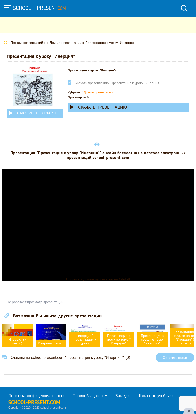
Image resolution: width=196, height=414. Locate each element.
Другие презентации (98, 92)
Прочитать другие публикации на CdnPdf (98, 279)
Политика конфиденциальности (36, 396)
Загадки (122, 396)
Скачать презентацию (102, 107)
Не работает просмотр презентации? (36, 302)
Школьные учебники (156, 396)
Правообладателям (90, 396)
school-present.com (34, 403)
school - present (39, 8)
